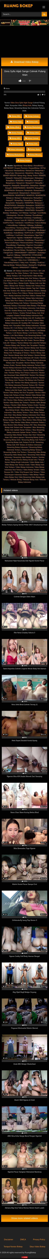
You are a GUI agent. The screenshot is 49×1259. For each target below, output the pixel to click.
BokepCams (10, 183)
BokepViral (9, 210)
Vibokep (14, 260)
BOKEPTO (39, 205)
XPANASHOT (24, 267)
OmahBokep (19, 240)
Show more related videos (24, 1218)
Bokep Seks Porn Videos (14, 300)
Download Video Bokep (25, 62)
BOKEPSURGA (10, 205)
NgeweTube (11, 238)
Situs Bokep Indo (27, 410)
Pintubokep (39, 243)
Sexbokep (41, 253)
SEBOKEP (32, 253)
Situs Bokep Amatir (12, 410)
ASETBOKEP (8, 168)
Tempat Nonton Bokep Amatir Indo (24, 460)
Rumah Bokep (19, 250)
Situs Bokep (40, 407)
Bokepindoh (35, 193)
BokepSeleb (10, 203)
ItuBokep (38, 225)
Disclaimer (8, 1240)
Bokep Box (39, 173)
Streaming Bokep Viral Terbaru (15, 452)
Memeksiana (29, 235)
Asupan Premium (21, 168)
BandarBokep (19, 170)
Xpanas (15, 267)
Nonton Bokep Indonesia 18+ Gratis (25, 358)
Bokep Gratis (24, 283)
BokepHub (34, 185)
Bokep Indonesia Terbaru (30, 291)
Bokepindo (28, 190)
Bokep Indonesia (16, 149)
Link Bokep (19, 328)
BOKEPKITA (40, 195)
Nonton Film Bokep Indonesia (26, 383)
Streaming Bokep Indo (11, 440)
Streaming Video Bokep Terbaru (25, 457)
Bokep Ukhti (34, 133)
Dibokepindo (11, 215)
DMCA (23, 1240)
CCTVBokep (23, 213)
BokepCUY (30, 183)
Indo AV (24, 220)
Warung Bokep (8, 265)
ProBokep (9, 248)
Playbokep (21, 245)
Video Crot (22, 260)
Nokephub (38, 238)
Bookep (6, 213)
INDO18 (31, 220)
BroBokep (14, 213)
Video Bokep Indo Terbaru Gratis (17, 465)
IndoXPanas (29, 223)
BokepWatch (19, 210)
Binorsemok (19, 173)
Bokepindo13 (39, 190)
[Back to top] (41, 1252)
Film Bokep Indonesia (27, 308)
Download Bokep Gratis (34, 300)
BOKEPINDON (8, 195)
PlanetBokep (11, 245)
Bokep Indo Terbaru (17, 286)
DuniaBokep (37, 215)
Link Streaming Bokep (33, 335)
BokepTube (30, 208)
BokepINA (39, 188)
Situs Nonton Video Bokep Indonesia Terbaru (28, 422)
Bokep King (22, 175)
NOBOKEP (28, 238)
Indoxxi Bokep (40, 223)
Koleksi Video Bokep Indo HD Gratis (18, 320)
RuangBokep (8, 250)
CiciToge (33, 213)
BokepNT (9, 200)
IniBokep (22, 225)
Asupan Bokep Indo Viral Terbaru (25, 278)
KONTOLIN (29, 233)
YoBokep (34, 267)
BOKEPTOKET (18, 208)
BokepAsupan (28, 178)
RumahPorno (32, 250)
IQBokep (30, 225)
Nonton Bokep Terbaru (13, 370)
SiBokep (17, 255)
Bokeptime (30, 205)
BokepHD (15, 185)
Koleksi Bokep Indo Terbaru (22, 310)
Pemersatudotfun (26, 243)
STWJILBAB (36, 255)
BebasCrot (30, 170)
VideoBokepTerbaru (11, 262)
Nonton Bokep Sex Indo (36, 368)
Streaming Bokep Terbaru (31, 450)
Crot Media (42, 213)
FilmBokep (8, 220)
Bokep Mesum (35, 155)
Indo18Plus (39, 220)
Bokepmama (27, 198)
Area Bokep (28, 165)
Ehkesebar (19, 218)
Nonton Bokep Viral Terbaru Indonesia (23, 373)
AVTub (43, 168)
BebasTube (9, 173)
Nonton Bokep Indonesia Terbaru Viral (30, 365)
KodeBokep (8, 233)
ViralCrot (40, 262)
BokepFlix (7, 185)
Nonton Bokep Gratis (25, 338)
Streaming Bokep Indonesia (17, 447)
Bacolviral (9, 170)
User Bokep (41, 258)
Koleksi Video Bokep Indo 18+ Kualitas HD (28, 318)
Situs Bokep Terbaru (20, 412)
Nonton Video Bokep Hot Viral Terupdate (18, 392)
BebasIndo (39, 170)
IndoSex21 (19, 223)
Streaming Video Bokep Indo (15, 455)
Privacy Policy (39, 1240)
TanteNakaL (7, 258)
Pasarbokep (39, 240)
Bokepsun (38, 203)
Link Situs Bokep (17, 335)
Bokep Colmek (33, 116)
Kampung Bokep (23, 228)
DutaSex (10, 218)
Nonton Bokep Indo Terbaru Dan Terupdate (21, 345)
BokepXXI (39, 210)
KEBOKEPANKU (37, 228)
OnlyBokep (29, 240)
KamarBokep (10, 228)
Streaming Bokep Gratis (34, 437)
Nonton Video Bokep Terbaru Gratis (24, 405)
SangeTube (8, 253)
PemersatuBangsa (12, 243)
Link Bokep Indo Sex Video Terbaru (22, 330)
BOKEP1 (42, 175)
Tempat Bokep (30, 258)
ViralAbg (33, 262)
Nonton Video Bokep (35, 390)
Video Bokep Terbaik (31, 470)
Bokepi (42, 185)
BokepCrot (20, 183)
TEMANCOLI (18, 258)
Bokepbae (39, 178)
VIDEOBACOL (33, 260)
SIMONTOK (26, 255)
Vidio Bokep (33, 475)
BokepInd (19, 190)
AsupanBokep (34, 168)
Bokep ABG (16, 116)
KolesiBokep (18, 233)
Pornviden (38, 245)
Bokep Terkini (33, 175)
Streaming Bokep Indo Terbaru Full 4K (20, 442)
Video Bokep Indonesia (24, 467)
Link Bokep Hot (30, 328)
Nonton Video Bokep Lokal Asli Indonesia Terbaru (25, 400)
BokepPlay (19, 200)
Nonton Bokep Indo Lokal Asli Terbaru (32, 343)
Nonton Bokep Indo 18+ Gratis (20, 340)
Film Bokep (41, 305)
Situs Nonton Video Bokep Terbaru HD (17, 425)
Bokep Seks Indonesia (34, 298)
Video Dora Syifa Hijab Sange (21, 103)
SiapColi (10, 255)
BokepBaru (10, 180)
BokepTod (8, 208)
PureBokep (19, 248)
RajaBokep (38, 248)
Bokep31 (9, 178)
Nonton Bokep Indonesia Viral (14, 368)
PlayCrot (29, 245)
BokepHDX (25, 185)
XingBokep (42, 265)
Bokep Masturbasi (34, 127)
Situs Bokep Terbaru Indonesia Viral (26, 415)
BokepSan (38, 200)
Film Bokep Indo (11, 308)
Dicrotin (21, 215)
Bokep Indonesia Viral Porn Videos (22, 296)
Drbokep (28, 215)
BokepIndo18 (13, 193)
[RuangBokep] (20, 6)
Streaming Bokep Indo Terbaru (33, 440)
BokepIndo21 (25, 193)
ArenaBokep (38, 165)
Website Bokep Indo (30, 480)
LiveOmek (19, 235)
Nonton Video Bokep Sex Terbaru (16, 402)
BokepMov (38, 198)
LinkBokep (10, 235)
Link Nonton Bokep (20, 333)
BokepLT (18, 198)
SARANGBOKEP (20, 253)
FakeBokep (37, 218)
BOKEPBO (20, 180)
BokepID (8, 188)
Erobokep (27, 218)
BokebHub (29, 173)
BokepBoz (29, 180)
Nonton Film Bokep (37, 375)
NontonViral (8, 240)
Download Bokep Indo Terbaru (17, 303)
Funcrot (16, 220)
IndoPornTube (8, 223)
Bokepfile (38, 183)
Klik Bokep (41, 230)
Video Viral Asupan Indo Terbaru (27, 472)
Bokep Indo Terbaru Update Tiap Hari (25, 288)
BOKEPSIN (29, 203)
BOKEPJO (30, 195)
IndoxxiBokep (12, 225)
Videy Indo (24, 262)
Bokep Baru (13, 283)
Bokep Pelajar (17, 133)
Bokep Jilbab (14, 127)
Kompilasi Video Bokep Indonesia (26, 325)
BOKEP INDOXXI (9, 175)
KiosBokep (31, 230)
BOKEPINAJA (9, 190)
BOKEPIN (30, 188)
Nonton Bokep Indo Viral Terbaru (21, 355)
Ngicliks (20, 238)
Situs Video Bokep (37, 1247)
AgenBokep (18, 165)
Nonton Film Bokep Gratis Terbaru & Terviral (21, 378)
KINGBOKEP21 (20, 230)
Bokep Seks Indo (18, 298)
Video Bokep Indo (36, 462)
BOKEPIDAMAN (19, 188)
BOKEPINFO (20, 195)
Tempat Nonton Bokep (13, 1247)
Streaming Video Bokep (37, 452)
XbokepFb (32, 265)
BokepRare (28, 200)
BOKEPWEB (29, 210)
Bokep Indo (27, 105)
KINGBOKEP (8, 230)
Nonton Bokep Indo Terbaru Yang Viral (23, 350)
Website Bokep (21, 265)
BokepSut (21, 205)
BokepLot (9, 198)
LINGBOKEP (39, 233)
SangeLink (42, 250)
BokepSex (20, 203)
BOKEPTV (40, 208)
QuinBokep (28, 248)
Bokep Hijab (17, 122)
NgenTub (38, 235)
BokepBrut (38, 180)
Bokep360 (18, 178)
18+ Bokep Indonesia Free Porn (25, 271)
